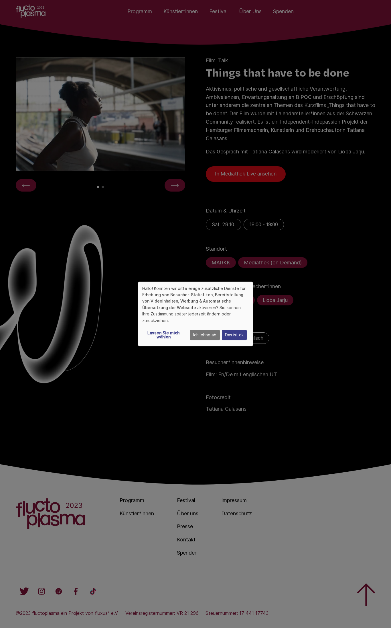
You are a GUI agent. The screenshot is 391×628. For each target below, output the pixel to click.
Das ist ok (234, 335)
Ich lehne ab (204, 335)
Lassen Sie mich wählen (163, 335)
